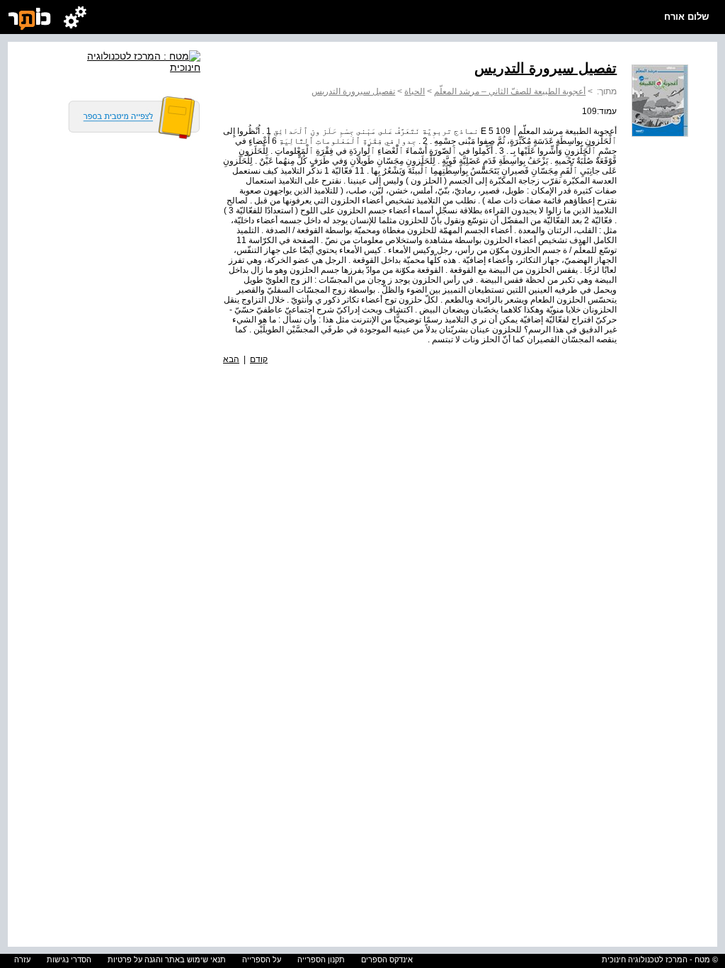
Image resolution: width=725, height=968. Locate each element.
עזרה (22, 959)
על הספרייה (261, 959)
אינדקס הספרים (387, 959)
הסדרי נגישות (69, 959)
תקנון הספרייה (321, 959)
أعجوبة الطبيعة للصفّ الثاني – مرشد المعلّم (510, 91)
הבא (231, 359)
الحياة (414, 91)
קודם (259, 359)
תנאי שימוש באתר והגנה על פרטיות (167, 959)
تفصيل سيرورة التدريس (353, 91)
